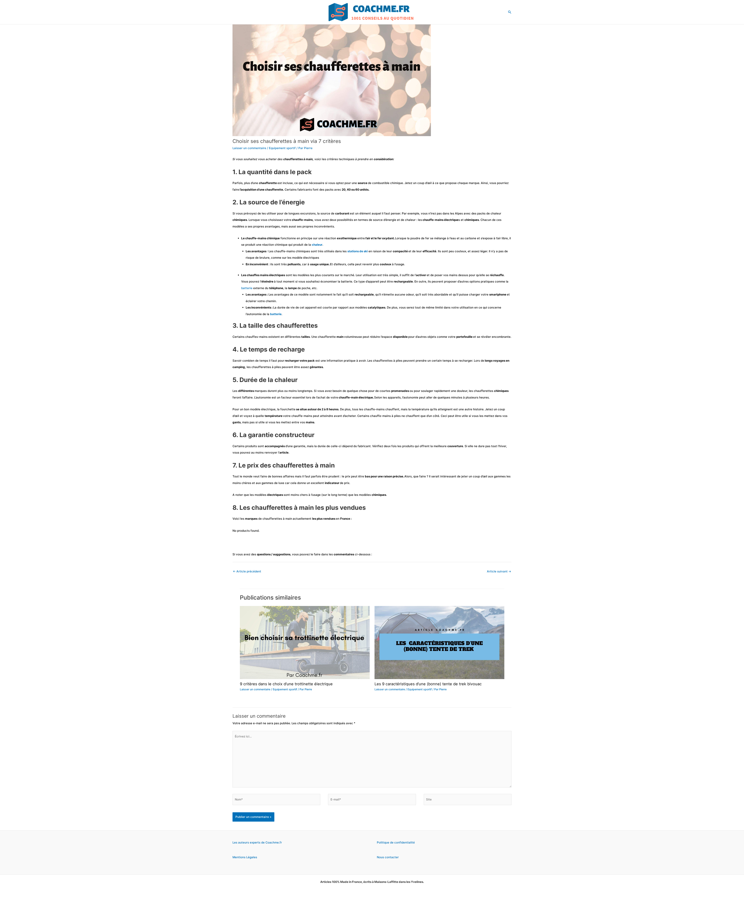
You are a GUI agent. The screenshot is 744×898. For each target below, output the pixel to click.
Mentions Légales (244, 857)
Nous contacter (388, 857)
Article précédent (247, 571)
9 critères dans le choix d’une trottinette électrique (286, 684)
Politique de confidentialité (396, 842)
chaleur (317, 244)
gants (236, 422)
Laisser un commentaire (249, 148)
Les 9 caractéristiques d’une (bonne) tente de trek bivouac (428, 684)
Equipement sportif (282, 148)
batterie (247, 288)
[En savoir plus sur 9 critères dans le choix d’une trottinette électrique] (305, 642)
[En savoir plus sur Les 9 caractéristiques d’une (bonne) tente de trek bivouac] (439, 642)
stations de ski (357, 251)
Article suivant (499, 571)
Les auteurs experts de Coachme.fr (257, 842)
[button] (510, 12)
